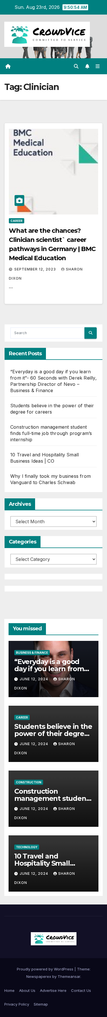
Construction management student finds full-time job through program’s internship (51, 433)
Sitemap (41, 1004)
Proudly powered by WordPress (45, 969)
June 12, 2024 (34, 679)
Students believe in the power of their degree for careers (53, 733)
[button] (76, 66)
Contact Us (81, 990)
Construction (28, 782)
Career (17, 220)
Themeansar (69, 976)
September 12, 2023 (35, 269)
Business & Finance (32, 652)
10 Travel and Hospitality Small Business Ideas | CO (46, 863)
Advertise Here (53, 990)
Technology (26, 847)
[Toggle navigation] (98, 66)
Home (9, 990)
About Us (27, 990)
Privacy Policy (16, 1004)
